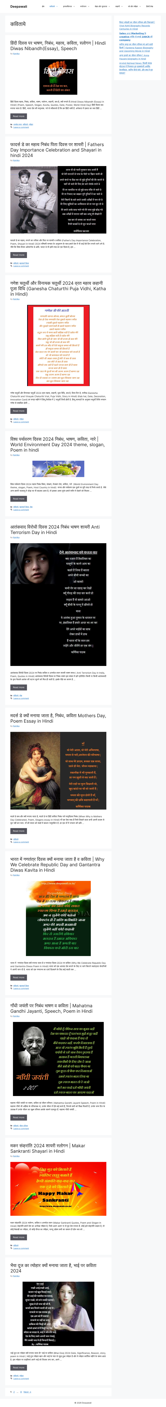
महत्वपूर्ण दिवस (24, 263)
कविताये (25, 124)
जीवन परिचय (23, 1126)
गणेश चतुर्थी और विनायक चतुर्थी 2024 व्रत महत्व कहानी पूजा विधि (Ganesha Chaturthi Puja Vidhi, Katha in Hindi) (58, 288)
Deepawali (18, 6)
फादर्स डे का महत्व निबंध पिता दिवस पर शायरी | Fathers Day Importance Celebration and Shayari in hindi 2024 (57, 150)
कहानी (117, 6)
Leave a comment (21, 127)
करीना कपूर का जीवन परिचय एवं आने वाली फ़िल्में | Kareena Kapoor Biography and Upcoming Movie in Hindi (136, 47)
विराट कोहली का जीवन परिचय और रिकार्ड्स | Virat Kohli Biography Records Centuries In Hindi (137, 25)
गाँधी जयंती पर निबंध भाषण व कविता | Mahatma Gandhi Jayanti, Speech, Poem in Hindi (51, 1008)
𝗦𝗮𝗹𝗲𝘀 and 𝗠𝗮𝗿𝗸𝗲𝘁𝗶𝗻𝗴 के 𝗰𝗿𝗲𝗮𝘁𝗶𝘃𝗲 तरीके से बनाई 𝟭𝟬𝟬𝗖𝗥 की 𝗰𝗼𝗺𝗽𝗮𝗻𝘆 (136, 36)
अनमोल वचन (17, 124)
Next (27, 1392)
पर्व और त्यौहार (133, 6)
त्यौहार (31, 124)
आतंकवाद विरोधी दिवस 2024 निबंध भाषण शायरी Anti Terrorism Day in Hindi (55, 529)
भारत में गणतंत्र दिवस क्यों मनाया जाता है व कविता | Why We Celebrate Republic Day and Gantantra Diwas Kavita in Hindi (57, 864)
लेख (31, 507)
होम (43, 6)
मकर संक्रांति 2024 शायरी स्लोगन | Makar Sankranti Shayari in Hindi (47, 1148)
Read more (18, 116)
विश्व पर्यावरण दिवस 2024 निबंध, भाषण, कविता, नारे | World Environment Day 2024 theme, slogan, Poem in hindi (57, 444)
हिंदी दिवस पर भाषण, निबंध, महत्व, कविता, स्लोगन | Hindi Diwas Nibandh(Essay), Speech (58, 45)
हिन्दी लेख (149, 6)
